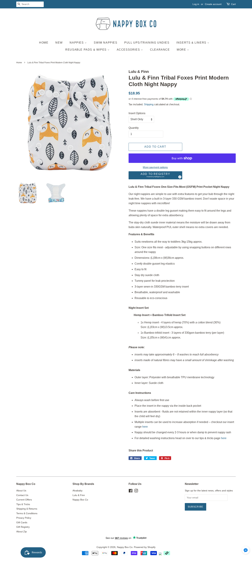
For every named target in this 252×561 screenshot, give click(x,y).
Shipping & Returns (26, 509)
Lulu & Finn (79, 495)
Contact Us (22, 495)
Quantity (134, 127)
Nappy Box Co (80, 499)
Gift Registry (23, 527)
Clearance (160, 49)
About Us (21, 490)
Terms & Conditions (26, 513)
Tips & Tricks (23, 504)
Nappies (77, 42)
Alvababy (77, 490)
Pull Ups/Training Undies (146, 42)
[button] (155, 175)
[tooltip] (179, 176)
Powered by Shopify (144, 547)
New (59, 42)
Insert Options (137, 113)
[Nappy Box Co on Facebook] (131, 491)
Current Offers (24, 499)
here (145, 426)
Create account (213, 4)
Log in (196, 4)
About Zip (21, 531)
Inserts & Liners (191, 42)
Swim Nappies (105, 42)
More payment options (155, 167)
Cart (233, 4)
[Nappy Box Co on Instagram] (136, 491)
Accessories (129, 49)
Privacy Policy (23, 518)
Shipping (148, 104)
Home (43, 42)
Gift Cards (21, 522)
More (182, 49)
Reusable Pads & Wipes (86, 49)
